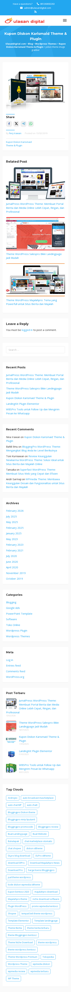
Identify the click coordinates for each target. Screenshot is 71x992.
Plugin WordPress (17, 906)
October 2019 (14, 578)
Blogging (11, 602)
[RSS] (35, 11)
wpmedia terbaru (40, 971)
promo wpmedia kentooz (45, 906)
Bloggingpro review (48, 826)
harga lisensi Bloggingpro (41, 870)
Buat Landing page (17, 833)
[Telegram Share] (24, 124)
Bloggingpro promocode (20, 826)
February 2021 (15, 550)
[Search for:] (35, 349)
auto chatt (32, 805)
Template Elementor (18, 920)
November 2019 (16, 573)
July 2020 (11, 556)
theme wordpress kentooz (22, 949)
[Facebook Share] (9, 124)
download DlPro (16, 862)
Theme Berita (15, 927)
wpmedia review (16, 971)
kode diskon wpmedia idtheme (24, 884)
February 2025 (15, 527)
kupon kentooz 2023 (18, 891)
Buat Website (40, 833)
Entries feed (13, 665)
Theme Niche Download (20, 942)
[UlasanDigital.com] (24, 20)
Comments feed (15, 671)
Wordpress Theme (17, 964)
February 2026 (15, 510)
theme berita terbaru (38, 927)
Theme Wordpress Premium (22, 956)
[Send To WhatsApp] (31, 124)
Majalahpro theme (17, 899)
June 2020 (12, 561)
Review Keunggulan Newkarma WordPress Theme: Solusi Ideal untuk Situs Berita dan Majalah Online (35, 460)
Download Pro (15, 870)
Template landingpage (46, 920)
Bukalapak (13, 841)
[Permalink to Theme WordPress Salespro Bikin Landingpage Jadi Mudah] (35, 233)
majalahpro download (46, 891)
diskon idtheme (34, 848)
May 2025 (12, 522)
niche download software (46, 899)
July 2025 (11, 516)
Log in (9, 660)
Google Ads (13, 608)
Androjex (12, 797)
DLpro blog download (19, 855)
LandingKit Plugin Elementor (22, 403)
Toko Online (13, 625)
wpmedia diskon (41, 964)
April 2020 (12, 567)
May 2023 (12, 539)
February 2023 (15, 544)
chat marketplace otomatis (38, 841)
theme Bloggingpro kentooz (22, 935)
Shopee (12, 913)
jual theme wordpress (19, 877)
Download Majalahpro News (45, 862)
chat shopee (14, 848)
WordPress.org (15, 677)
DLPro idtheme (43, 855)
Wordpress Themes (18, 636)
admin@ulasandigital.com (37, 7)
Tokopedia (48, 956)
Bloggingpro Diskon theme (21, 812)
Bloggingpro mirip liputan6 (21, 819)
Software (11, 619)
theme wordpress (47, 942)
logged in (27, 330)
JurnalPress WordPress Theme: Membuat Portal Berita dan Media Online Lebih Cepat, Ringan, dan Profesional (35, 207)
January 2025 (14, 533)
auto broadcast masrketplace (38, 797)
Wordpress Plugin (16, 630)
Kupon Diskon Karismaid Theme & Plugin (19, 143)
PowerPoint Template (19, 613)
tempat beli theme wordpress (37, 913)
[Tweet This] (16, 124)
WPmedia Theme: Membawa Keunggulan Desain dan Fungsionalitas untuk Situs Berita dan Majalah (35, 483)
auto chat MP (15, 805)
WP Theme (13, 978)
